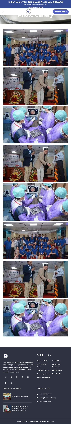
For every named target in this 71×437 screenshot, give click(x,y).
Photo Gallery (57, 370)
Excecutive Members (56, 365)
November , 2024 (21, 406)
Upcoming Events (43, 374)
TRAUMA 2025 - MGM (20, 396)
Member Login (60, 11)
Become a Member (44, 377)
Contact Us (56, 361)
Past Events (56, 374)
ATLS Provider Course (42, 365)
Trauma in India (42, 361)
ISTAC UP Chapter (43, 370)
